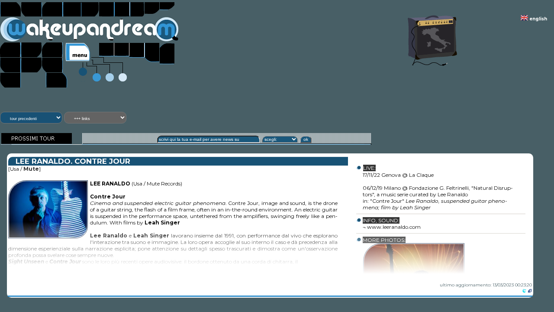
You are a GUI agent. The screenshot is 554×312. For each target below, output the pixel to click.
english (537, 19)
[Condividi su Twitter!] (524, 291)
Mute (31, 169)
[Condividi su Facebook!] (530, 291)
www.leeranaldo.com (394, 227)
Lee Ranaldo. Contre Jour (73, 161)
